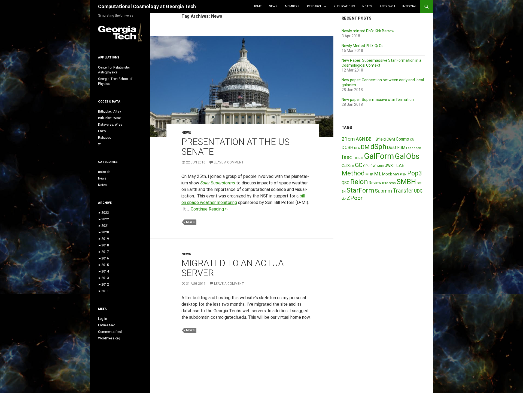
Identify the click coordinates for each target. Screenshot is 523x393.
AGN (360, 139)
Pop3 (414, 173)
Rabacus (104, 138)
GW (373, 166)
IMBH (380, 166)
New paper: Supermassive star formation (378, 99)
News (273, 6)
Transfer (403, 190)
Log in (102, 319)
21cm (348, 139)
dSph (378, 147)
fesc (347, 157)
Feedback (413, 148)
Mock (387, 174)
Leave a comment (229, 162)
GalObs (407, 156)
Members (292, 6)
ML (377, 174)
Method (353, 173)
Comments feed (110, 332)
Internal (409, 6)
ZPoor (355, 198)
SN (344, 191)
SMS (420, 183)
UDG (418, 191)
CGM (391, 139)
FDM (401, 147)
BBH (370, 139)
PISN (403, 174)
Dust (392, 147)
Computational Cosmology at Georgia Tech (147, 6)
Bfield (380, 139)
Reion (359, 182)
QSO (345, 182)
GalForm (379, 156)
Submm (383, 191)
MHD (369, 174)
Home (257, 6)
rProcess (389, 183)
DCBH (347, 147)
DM (365, 147)
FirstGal (358, 158)
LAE (400, 165)
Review (375, 183)
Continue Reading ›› (209, 209)
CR (412, 139)
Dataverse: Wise (110, 124)
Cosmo (402, 139)
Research (314, 6)
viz (344, 199)
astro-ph (387, 6)
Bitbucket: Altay (109, 111)
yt (99, 144)
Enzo (102, 131)
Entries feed (106, 325)
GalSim (348, 165)
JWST (390, 165)
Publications (344, 6)
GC (358, 165)
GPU (366, 166)
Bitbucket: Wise (109, 118)
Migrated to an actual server (234, 268)
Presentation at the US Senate (235, 147)
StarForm (360, 190)
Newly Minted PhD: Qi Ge (363, 46)
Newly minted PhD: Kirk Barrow (368, 31)
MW (396, 174)
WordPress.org (109, 338)
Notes (367, 6)
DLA (357, 148)
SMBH (406, 182)
